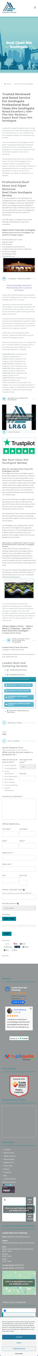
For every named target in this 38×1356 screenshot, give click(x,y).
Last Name (23, 829)
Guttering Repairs (11, 768)
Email (4, 841)
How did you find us (10, 903)
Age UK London (9, 1153)
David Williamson (20, 1010)
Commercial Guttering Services (19, 685)
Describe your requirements (12, 796)
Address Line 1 (7, 853)
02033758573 (19, 1265)
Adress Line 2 (7, 864)
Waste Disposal (9, 1159)
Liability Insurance (10, 1156)
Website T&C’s (9, 1162)
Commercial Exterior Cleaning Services (19, 704)
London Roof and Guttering (14, 1233)
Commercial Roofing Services (18, 691)
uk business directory (9, 1182)
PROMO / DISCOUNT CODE (13, 890)
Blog (5, 1175)
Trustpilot (7, 1149)
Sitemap (6, 1169)
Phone (22, 841)
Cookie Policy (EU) (10, 1179)
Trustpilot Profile (8, 392)
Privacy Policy (19, 1353)
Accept (19, 1337)
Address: (5, 1240)
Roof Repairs (9, 779)
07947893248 (19, 1268)
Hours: (4, 1247)
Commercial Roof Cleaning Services (17, 697)
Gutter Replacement (9, 772)
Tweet (4, 732)
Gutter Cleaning (10, 765)
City (4, 875)
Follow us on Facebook (14, 1302)
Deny (19, 1343)
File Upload (6, 914)
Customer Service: (8, 1265)
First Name (6, 829)
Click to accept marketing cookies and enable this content (19, 417)
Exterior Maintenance (9, 789)
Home (9, 84)
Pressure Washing (11, 785)
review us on (17, 1002)
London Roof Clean (11, 633)
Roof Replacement (11, 776)
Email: (4, 1237)
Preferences (19, 1349)
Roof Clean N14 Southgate (15, 461)
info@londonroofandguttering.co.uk (18, 1237)
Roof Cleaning (10, 782)
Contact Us (7, 1172)
